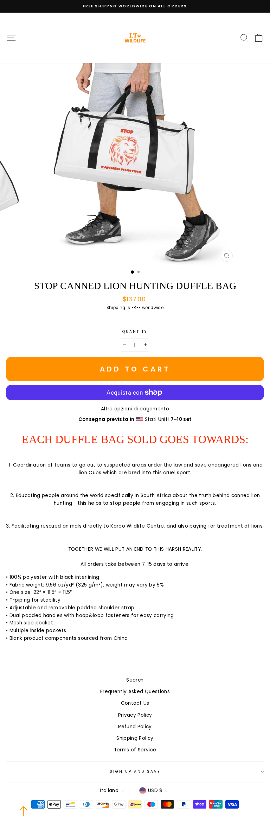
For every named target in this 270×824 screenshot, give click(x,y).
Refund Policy (135, 726)
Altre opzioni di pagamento (135, 409)
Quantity (135, 331)
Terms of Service (135, 749)
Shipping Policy (134, 738)
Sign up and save (135, 771)
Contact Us (135, 703)
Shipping (116, 307)
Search (134, 680)
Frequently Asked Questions (135, 691)
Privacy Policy (135, 715)
